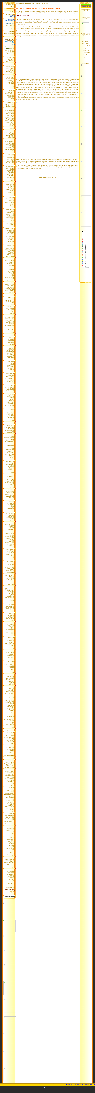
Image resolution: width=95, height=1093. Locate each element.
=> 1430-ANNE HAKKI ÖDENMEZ (11, 745)
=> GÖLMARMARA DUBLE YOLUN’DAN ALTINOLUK (10, 390)
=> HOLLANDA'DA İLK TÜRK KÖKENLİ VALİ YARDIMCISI (10, 100)
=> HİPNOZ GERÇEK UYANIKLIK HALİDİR (11, 657)
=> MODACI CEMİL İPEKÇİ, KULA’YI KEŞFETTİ (10, 869)
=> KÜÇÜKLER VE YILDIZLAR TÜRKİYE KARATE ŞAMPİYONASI (9, 738)
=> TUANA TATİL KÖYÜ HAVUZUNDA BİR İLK (11, 413)
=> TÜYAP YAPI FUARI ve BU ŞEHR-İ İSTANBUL (10, 357)
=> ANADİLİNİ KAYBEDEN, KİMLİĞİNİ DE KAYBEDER (10, 579)
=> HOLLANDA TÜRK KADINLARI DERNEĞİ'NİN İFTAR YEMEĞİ (10, 809)
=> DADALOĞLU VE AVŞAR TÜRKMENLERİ (10, 190)
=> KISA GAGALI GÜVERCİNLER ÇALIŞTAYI (10, 643)
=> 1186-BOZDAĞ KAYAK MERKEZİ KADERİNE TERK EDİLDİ (10, 246)
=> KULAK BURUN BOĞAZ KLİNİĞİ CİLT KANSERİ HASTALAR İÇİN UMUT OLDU (9, 155)
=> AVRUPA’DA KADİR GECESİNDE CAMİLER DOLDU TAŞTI (11, 803)
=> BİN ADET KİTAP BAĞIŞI (10, 106)
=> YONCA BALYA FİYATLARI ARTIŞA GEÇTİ (10, 622)
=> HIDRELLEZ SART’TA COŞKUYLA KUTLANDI (10, 315)
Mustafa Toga (86, 50)
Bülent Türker (86, 54)
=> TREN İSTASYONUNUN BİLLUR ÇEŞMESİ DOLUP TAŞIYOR (10, 446)
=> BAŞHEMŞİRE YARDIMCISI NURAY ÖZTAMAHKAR (9, 258)
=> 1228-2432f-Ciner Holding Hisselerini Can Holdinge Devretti (10, 335)
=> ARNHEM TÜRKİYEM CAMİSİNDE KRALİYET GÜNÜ (10, 717)
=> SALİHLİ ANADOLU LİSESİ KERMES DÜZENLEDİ (10, 701)
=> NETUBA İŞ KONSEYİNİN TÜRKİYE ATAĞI (10, 586)
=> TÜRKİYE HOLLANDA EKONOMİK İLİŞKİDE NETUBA (10, 562)
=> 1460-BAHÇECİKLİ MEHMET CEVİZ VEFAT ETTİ (10, 806)
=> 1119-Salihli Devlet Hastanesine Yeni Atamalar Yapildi (10, 86)
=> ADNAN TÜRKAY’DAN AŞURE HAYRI (10, 69)
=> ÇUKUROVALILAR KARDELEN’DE (11, 814)
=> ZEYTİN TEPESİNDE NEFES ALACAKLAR (11, 342)
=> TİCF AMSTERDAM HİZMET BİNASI (11, 83)
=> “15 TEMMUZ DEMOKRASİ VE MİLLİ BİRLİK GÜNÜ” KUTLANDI (9, 428)
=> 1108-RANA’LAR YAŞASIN (10, 61)
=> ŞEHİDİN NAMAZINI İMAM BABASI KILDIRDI (10, 513)
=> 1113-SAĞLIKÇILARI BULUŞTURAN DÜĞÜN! (10, 71)
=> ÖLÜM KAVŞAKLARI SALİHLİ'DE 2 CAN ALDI (11, 292)
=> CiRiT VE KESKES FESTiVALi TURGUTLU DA (10, 147)
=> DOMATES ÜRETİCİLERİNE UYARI (11, 838)
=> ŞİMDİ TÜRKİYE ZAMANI (10, 202)
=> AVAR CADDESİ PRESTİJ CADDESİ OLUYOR (10, 497)
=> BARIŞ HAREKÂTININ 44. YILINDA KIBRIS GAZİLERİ (10, 885)
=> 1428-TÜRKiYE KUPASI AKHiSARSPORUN (10, 741)
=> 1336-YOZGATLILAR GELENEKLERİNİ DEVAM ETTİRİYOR (10, 565)
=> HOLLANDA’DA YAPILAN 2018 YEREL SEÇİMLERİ (10, 679)
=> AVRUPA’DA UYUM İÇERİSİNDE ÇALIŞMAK (11, 469)
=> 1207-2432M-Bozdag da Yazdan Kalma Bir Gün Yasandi (9, 288)
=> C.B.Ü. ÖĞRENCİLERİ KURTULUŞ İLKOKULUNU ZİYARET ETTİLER (10, 584)
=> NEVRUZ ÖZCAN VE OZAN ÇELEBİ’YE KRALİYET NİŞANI (10, 730)
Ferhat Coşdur (85, 43)
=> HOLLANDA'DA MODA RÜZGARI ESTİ (10, 545)
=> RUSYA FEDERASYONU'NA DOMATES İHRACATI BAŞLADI (11, 706)
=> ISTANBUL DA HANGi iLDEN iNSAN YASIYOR (10, 241)
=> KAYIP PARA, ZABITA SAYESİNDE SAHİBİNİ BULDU (9, 821)
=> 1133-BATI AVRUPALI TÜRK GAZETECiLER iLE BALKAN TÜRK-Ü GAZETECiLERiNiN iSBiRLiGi (10, 116)
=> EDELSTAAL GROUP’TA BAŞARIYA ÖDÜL (10, 525)
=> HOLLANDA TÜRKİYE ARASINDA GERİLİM (10, 237)
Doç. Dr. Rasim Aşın (85, 52)
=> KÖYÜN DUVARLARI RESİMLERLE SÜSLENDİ (10, 464)
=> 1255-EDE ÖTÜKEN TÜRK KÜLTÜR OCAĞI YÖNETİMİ (10, 392)
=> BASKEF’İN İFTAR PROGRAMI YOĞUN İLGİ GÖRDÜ (10, 797)
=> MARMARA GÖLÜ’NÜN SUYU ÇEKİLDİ (10, 527)
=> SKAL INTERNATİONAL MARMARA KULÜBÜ (10, 781)
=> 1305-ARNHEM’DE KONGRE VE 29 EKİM (11, 504)
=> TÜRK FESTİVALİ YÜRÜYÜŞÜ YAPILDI (11, 340)
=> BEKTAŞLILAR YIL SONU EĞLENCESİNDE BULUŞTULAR (10, 576)
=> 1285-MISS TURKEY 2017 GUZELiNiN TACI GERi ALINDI (9, 462)
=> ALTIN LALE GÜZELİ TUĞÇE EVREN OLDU (11, 531)
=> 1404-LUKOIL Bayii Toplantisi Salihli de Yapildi (10, 691)
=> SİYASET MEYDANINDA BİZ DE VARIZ (10, 226)
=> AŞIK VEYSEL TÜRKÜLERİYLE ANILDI (11, 349)
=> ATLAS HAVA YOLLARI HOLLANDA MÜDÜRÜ (10, 529)
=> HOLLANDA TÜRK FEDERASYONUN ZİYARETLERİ (11, 552)
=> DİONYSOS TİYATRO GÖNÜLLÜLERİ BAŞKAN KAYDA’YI (10, 351)
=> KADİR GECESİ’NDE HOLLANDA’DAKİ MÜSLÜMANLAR (11, 397)
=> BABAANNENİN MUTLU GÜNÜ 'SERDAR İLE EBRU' (10, 88)
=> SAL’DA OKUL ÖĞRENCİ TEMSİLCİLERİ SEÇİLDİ (10, 51)
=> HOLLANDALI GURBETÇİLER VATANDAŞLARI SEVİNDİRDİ (10, 400)
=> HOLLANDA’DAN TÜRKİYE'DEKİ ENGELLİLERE (11, 594)
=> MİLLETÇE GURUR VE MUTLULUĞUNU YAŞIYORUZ (9, 763)
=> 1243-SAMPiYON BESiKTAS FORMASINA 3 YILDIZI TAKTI (10, 369)
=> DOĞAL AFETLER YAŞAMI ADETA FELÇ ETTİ (10, 829)
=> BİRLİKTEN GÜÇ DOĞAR (10, 300)
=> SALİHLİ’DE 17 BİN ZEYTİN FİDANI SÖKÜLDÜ (9, 229)
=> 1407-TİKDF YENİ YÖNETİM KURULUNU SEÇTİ (9, 695)
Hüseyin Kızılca (85, 57)
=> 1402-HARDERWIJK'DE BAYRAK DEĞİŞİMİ (10, 686)
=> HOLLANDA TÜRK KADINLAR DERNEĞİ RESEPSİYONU (11, 174)
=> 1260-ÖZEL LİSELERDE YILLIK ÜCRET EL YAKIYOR (10, 405)
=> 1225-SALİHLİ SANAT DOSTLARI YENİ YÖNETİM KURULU (10, 325)
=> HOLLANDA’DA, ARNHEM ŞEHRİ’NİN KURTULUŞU (10, 455)
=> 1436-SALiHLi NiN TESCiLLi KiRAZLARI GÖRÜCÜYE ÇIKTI (9, 758)
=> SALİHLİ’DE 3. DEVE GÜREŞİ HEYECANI (11, 231)
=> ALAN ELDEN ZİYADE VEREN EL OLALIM (10, 383)
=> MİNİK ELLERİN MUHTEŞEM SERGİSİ (11, 359)
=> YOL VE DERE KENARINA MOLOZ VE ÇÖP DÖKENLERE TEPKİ (10, 883)
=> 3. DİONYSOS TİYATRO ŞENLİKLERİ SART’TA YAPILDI (10, 845)
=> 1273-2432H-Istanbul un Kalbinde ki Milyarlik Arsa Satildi (9, 437)
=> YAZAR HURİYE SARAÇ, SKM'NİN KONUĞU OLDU (10, 785)
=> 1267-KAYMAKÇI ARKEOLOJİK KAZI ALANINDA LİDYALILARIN (10, 423)
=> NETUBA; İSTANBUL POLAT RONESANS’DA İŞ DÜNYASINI (10, 727)
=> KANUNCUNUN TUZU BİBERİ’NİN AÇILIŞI (10, 60)
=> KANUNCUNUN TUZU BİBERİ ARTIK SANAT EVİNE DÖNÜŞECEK (10, 93)
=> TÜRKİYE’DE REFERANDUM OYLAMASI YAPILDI (10, 277)
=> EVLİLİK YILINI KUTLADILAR (12, 313)
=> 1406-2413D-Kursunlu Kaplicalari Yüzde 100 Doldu (10, 693)
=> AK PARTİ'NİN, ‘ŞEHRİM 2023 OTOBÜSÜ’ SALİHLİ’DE (10, 767)
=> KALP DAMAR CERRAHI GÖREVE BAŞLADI (10, 164)
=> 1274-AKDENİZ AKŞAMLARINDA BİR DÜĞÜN (10, 439)
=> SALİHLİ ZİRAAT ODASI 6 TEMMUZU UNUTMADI (10, 417)
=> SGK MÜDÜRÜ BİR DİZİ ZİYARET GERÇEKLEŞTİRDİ (10, 290)
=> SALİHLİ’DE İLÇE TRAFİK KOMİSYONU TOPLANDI (10, 860)
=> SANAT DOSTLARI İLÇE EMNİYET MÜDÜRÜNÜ (10, 568)
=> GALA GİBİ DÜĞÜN (11, 574)
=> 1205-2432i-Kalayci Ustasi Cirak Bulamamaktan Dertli (10, 282)
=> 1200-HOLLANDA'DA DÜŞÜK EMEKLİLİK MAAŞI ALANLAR (10, 272)
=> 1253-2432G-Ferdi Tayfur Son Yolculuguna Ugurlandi (10, 388)
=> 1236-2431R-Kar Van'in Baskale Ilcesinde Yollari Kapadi (10, 354)
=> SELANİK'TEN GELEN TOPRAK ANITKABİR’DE (10, 769)
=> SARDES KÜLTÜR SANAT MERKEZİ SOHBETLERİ (10, 559)
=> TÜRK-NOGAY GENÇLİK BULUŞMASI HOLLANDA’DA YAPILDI (10, 818)
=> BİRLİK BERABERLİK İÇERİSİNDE (11, 712)
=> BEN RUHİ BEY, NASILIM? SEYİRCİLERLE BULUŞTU (10, 618)
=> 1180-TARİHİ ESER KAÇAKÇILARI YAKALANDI (10, 233)
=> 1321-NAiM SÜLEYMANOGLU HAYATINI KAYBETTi (10, 536)
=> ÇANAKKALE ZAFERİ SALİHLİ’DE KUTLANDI (10, 243)
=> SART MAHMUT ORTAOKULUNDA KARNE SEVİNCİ (10, 376)
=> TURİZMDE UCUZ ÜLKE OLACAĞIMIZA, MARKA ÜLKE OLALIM (9, 867)
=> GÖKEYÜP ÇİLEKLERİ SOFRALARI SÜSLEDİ (10, 811)
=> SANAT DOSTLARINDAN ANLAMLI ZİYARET (10, 142)
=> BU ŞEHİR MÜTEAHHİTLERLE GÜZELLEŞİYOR (11, 466)
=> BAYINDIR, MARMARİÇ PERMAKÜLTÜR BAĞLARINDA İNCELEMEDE (10, 662)
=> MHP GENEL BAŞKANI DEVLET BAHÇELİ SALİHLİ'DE (10, 539)
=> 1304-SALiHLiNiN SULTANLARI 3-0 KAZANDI (10, 501)
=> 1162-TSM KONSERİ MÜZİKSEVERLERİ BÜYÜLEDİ (11, 187)
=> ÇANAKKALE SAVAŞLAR (10, 724)
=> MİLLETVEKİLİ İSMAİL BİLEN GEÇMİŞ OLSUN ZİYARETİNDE (10, 251)
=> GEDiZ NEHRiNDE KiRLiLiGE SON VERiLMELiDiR (11, 791)
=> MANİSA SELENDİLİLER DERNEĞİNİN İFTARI (10, 381)
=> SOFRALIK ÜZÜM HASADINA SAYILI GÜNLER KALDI (10, 800)
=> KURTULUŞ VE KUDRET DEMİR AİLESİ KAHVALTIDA (10, 589)
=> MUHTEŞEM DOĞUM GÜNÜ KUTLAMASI (10, 309)
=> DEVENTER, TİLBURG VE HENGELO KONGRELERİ (10, 135)
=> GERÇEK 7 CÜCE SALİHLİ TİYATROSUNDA (10, 125)
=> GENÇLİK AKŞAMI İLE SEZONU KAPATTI (10, 415)
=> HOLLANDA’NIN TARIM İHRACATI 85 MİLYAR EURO (10, 185)
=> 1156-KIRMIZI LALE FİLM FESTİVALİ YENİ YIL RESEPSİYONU (10, 171)
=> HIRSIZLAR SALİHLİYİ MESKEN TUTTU (10, 265)
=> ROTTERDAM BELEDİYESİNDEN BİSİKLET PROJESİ (10, 672)
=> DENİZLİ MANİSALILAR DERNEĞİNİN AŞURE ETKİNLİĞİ (10, 492)
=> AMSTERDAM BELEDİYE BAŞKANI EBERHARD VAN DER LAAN (10, 472)
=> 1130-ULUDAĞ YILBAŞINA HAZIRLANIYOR (10, 108)
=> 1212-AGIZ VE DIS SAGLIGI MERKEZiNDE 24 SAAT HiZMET (10, 298)
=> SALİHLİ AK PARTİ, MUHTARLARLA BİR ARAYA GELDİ (10, 778)
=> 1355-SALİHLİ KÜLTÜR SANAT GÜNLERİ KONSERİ (10, 607)
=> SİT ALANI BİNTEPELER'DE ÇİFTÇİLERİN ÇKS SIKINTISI (10, 64)
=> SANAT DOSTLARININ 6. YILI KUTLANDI (10, 111)
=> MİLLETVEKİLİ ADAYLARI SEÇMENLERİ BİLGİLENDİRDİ (10, 205)
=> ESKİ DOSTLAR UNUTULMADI (11, 605)
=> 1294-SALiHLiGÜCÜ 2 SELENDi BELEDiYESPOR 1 (10, 482)
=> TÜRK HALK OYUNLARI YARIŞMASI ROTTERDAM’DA (10, 207)
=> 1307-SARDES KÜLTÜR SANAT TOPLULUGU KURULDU (10, 508)
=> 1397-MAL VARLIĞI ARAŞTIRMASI (11, 674)
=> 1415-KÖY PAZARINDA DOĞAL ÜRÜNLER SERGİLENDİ (10, 709)
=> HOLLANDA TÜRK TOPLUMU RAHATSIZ (11, 239)
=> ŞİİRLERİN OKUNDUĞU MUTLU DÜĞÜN (10, 75)
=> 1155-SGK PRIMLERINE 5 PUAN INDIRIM (10, 169)
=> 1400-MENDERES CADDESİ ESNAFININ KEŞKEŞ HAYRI (11, 681)
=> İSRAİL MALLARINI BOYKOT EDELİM (11, 752)
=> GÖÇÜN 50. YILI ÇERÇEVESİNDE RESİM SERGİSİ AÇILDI (10, 600)
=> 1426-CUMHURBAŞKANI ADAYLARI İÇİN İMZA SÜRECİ (9, 736)
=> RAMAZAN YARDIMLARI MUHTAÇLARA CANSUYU (10, 765)
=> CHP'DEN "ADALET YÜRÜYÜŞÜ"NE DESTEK (10, 394)
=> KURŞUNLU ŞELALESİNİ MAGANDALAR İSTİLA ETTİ (10, 407)
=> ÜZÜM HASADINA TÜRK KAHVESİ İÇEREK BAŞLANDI (10, 441)
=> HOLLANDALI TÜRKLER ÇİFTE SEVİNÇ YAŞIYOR (10, 816)
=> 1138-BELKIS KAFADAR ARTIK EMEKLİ (10, 130)
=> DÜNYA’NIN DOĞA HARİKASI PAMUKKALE (11, 877)
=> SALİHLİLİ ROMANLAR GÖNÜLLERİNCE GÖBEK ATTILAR (10, 733)
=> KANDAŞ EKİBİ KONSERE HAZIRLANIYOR (10, 158)
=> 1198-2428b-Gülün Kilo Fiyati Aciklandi (10, 267)
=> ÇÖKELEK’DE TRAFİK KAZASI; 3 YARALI (10, 425)
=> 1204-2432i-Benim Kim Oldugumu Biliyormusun (10, 280)
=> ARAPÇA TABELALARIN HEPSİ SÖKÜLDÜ (10, 840)
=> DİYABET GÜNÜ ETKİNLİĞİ (11, 90)
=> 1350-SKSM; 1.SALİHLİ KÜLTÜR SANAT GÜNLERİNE (10, 597)
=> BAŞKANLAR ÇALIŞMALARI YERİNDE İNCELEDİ (10, 633)
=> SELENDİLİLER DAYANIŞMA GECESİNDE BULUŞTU (10, 212)
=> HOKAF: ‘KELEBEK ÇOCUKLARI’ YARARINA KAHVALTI (10, 198)
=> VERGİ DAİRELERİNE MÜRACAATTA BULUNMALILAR (10, 842)
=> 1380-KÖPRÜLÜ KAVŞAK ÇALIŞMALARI (10, 645)
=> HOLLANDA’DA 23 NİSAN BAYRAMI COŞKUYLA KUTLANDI (10, 295)
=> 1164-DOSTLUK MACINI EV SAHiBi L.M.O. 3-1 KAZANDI (10, 193)
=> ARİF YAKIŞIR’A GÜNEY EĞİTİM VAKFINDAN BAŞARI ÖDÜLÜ (10, 477)
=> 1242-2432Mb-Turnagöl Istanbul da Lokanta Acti (10, 366)
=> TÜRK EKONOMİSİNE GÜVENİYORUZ (10, 270)
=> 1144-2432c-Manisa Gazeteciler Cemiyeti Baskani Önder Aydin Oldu (10, 144)
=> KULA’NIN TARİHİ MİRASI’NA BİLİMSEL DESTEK (9, 862)
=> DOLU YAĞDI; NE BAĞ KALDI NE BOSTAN (10, 826)
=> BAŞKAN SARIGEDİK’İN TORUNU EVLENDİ (10, 195)
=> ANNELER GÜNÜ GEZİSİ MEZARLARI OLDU (10, 321)
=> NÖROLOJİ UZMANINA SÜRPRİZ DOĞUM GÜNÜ (10, 254)
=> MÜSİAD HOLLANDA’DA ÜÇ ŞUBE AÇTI (10, 550)
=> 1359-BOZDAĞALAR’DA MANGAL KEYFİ (10, 616)
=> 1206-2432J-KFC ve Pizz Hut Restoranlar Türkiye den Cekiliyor (10, 285)
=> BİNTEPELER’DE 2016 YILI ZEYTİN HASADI (10, 133)
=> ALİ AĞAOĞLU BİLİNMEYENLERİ (12, 182)
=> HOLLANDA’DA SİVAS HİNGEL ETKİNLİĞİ (10, 511)
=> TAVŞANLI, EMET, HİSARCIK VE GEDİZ (11, 457)
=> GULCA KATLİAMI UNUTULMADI (11, 201)
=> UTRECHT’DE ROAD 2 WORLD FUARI (10, 386)
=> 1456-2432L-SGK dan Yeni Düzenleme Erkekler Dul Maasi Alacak (9, 794)
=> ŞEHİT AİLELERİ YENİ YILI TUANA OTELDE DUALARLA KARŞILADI (10, 149)
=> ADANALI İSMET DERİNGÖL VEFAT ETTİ (10, 256)
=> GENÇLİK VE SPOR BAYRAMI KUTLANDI (11, 337)
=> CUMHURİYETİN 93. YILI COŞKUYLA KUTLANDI (10, 53)
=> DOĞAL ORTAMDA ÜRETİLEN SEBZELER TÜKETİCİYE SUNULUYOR (10, 872)
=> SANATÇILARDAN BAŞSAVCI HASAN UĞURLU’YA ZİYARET (11, 329)
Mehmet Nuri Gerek (85, 45)
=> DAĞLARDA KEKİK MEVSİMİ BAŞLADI (11, 760)
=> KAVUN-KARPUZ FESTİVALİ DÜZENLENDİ (10, 434)
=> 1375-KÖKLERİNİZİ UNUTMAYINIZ (11, 641)
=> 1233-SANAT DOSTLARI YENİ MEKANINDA (10, 346)
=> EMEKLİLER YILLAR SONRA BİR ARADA (11, 96)
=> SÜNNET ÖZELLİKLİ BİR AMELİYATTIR (10, 220)
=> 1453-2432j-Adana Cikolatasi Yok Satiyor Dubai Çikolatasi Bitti (10, 788)
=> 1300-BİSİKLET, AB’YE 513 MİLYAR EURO (10, 495)
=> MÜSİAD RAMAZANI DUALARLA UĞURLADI (11, 403)
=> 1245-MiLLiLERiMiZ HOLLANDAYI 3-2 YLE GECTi (10, 371)
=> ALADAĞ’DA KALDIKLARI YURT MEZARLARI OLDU (10, 105)
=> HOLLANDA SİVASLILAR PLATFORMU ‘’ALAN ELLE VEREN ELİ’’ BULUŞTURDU (10, 119)
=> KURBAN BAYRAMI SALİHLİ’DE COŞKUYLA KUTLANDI (11, 452)
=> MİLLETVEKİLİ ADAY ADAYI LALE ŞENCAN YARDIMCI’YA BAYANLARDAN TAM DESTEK (9, 755)
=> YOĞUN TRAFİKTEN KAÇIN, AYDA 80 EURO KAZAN (10, 648)
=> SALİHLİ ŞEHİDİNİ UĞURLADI (11, 743)
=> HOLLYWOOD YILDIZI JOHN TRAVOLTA (10, 443)
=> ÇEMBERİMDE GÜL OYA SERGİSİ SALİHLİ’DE (10, 137)
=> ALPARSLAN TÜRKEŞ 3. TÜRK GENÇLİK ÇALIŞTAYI (10, 547)
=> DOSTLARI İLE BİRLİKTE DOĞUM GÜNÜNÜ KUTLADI (10, 210)
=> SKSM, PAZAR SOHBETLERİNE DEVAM (10, 570)
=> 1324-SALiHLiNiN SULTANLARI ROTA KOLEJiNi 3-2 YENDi (10, 542)
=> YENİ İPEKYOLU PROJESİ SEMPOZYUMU (10, 659)
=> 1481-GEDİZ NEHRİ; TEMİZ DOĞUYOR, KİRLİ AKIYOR (10, 848)
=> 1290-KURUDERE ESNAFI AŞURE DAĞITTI (10, 474)
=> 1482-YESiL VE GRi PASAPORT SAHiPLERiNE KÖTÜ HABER (10, 852)
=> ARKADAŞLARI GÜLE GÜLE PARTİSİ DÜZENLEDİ (10, 249)
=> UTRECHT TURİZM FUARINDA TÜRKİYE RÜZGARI (11, 591)
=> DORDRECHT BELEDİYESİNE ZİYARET (10, 635)
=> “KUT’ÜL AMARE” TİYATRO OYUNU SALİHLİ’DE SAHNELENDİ (9, 720)
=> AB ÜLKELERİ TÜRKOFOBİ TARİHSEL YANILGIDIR (10, 629)
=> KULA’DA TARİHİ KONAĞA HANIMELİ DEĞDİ (10, 857)
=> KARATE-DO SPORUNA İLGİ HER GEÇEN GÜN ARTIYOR (10, 772)
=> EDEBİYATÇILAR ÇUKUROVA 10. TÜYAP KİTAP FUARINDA (9, 180)
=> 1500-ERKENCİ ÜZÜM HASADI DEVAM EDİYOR (10, 888)
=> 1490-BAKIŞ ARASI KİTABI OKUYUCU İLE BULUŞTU (10, 864)
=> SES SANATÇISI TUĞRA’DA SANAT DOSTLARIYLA (11, 128)
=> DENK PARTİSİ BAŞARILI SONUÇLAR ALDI (10, 684)
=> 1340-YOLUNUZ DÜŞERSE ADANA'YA (11, 572)
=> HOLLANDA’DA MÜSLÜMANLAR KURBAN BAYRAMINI (10, 449)
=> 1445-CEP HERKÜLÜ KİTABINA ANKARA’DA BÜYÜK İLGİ (10, 775)
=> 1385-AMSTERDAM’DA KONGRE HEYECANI (10, 653)
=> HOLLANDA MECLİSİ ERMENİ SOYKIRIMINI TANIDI (9, 650)
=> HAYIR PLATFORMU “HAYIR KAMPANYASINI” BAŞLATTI (10, 217)
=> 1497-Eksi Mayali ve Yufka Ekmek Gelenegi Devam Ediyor (10, 880)
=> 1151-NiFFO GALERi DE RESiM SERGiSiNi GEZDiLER (10, 162)
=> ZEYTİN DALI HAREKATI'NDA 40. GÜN (10, 655)
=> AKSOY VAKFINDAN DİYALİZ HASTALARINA (11, 177)
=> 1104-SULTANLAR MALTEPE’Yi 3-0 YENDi (11, 55)
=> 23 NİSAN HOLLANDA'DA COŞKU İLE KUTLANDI (10, 714)
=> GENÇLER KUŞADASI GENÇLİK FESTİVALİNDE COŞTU (10, 420)
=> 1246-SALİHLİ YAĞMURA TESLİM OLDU (10, 374)
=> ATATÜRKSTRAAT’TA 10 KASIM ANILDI (10, 522)
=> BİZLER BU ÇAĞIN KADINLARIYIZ (11, 667)
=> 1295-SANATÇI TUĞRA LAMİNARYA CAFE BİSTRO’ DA (10, 484)
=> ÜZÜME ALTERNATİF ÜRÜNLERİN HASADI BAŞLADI (10, 855)
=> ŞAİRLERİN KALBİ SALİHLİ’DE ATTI (11, 613)
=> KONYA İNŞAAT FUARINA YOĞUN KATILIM (10, 323)
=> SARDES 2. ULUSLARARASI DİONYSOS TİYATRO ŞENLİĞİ (10, 410)
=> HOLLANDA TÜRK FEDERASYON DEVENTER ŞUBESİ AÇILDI (10, 78)
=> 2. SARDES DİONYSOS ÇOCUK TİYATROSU (10, 516)
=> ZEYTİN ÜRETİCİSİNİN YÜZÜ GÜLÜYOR (10, 555)
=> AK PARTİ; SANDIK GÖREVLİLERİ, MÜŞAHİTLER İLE (9, 824)
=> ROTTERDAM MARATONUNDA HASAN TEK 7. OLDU (10, 698)
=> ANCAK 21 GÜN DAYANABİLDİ (11, 364)
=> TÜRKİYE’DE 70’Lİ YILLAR (10, 432)
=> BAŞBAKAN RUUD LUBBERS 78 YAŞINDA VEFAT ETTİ (9, 638)
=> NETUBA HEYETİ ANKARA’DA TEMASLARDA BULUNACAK (10, 122)
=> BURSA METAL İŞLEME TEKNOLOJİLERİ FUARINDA (10, 113)
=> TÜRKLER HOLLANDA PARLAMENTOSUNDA (10, 215)
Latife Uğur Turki (85, 48)
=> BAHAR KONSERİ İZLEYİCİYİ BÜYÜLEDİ (11, 263)
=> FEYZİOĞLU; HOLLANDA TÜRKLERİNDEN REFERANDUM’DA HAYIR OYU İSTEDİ (10, 223)
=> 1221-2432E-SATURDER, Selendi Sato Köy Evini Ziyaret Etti (10, 318)
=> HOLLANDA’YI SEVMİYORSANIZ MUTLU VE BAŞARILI (10, 332)
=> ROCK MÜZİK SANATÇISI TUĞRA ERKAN (10, 703)
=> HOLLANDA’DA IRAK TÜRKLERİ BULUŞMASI (11, 625)
